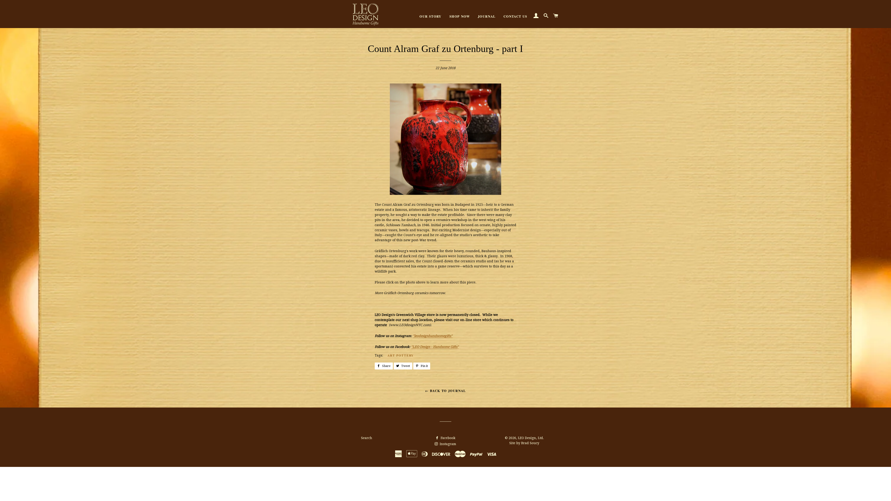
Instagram (447, 444)
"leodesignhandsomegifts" (432, 336)
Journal (487, 16)
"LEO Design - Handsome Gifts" (435, 347)
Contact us (515, 16)
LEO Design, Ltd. (531, 438)
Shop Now (459, 16)
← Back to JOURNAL (445, 390)
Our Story (431, 16)
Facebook (447, 438)
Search (366, 438)
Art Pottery (400, 355)
